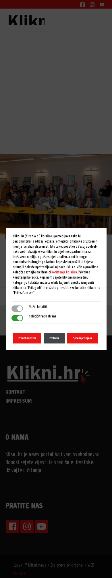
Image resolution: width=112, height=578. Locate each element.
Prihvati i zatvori (27, 338)
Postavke (54, 338)
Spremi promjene (82, 338)
